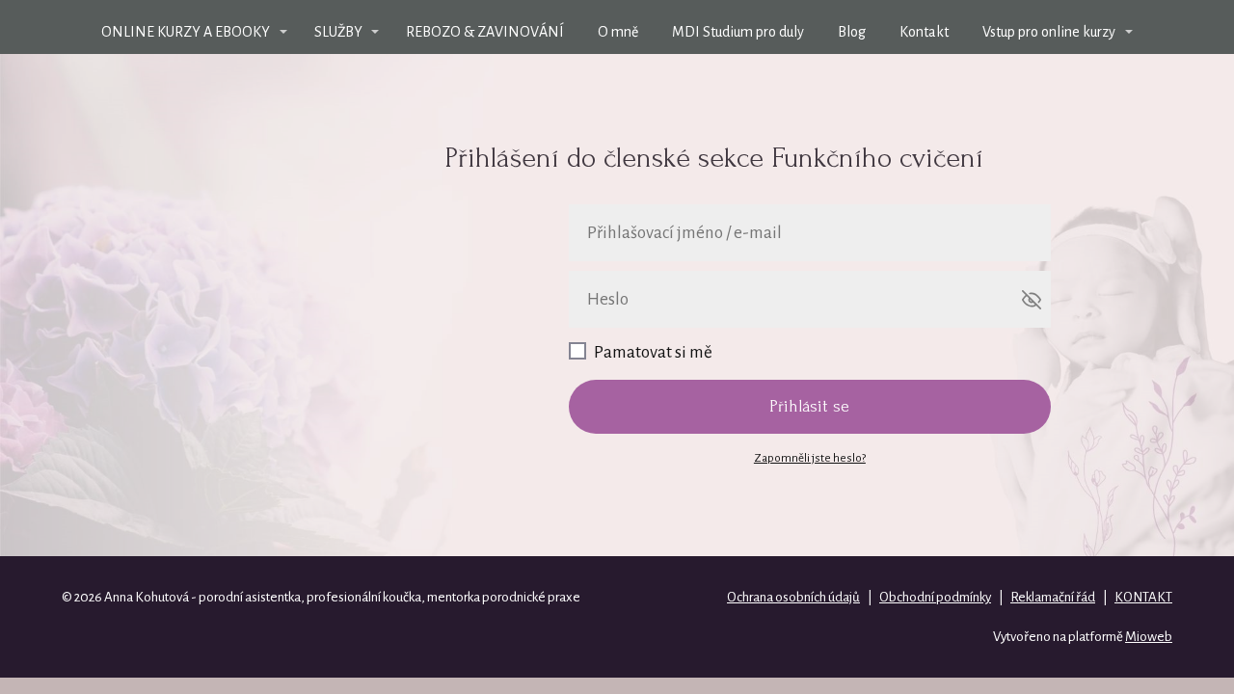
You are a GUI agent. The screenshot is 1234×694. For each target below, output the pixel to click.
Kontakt (924, 32)
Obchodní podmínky (935, 597)
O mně (618, 32)
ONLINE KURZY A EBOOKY (185, 32)
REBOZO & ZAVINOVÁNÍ (485, 32)
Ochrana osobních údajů (793, 597)
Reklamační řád (1052, 597)
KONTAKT (1143, 597)
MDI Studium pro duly (738, 32)
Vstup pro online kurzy (1048, 32)
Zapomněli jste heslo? (810, 458)
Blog (852, 32)
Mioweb (1148, 636)
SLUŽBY (338, 32)
